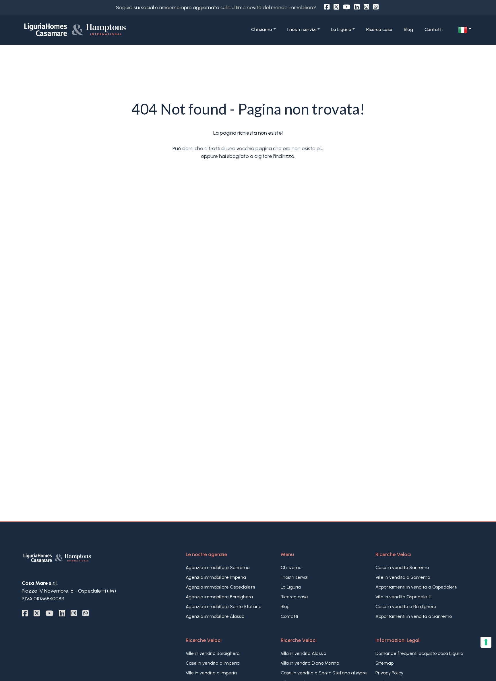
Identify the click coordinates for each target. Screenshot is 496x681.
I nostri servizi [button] (301, 29)
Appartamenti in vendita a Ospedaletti (416, 587)
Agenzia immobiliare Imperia (216, 577)
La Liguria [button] (341, 29)
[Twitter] (336, 7)
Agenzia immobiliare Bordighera (219, 596)
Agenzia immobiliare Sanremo (217, 567)
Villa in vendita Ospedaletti (403, 596)
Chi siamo (291, 567)
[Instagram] (366, 7)
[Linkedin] (357, 7)
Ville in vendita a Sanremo (402, 577)
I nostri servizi (295, 577)
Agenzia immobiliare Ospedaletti (220, 587)
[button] (464, 30)
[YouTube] (346, 7)
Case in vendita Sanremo (402, 567)
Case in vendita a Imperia (213, 663)
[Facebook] (327, 7)
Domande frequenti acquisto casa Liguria (419, 653)
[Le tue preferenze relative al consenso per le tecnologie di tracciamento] (485, 642)
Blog (408, 29)
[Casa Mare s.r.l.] (95, 29)
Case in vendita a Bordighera (405, 606)
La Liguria (291, 587)
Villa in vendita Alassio (303, 653)
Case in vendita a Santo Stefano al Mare (324, 673)
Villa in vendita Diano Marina (310, 663)
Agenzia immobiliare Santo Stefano (223, 606)
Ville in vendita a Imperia (211, 673)
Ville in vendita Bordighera (213, 653)
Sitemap (384, 663)
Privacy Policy (389, 673)
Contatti (434, 29)
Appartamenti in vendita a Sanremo (413, 616)
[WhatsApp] (376, 7)
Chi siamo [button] (261, 29)
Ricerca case (379, 29)
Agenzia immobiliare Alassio (215, 616)
